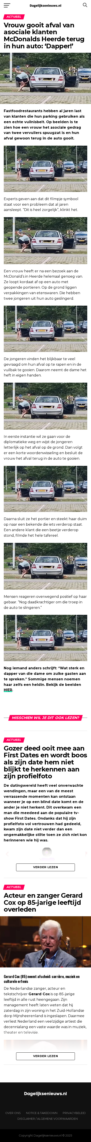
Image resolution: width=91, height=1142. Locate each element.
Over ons (13, 1113)
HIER (8, 690)
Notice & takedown (41, 1113)
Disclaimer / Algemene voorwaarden (47, 1118)
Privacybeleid (74, 1113)
